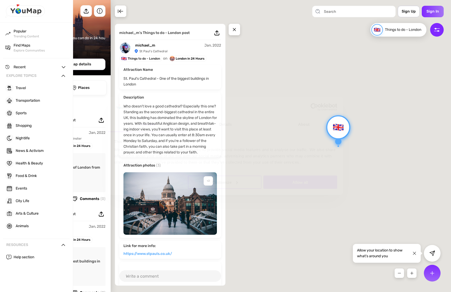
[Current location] (432, 253)
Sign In (432, 11)
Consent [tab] (147, 124)
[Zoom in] (412, 273)
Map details (80, 64)
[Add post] (432, 273)
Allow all (300, 182)
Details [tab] (225, 124)
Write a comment (142, 276)
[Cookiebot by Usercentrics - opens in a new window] (314, 107)
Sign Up (409, 11)
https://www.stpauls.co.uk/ (147, 253)
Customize (222, 182)
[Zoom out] (399, 273)
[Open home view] (25, 16)
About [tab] (304, 124)
